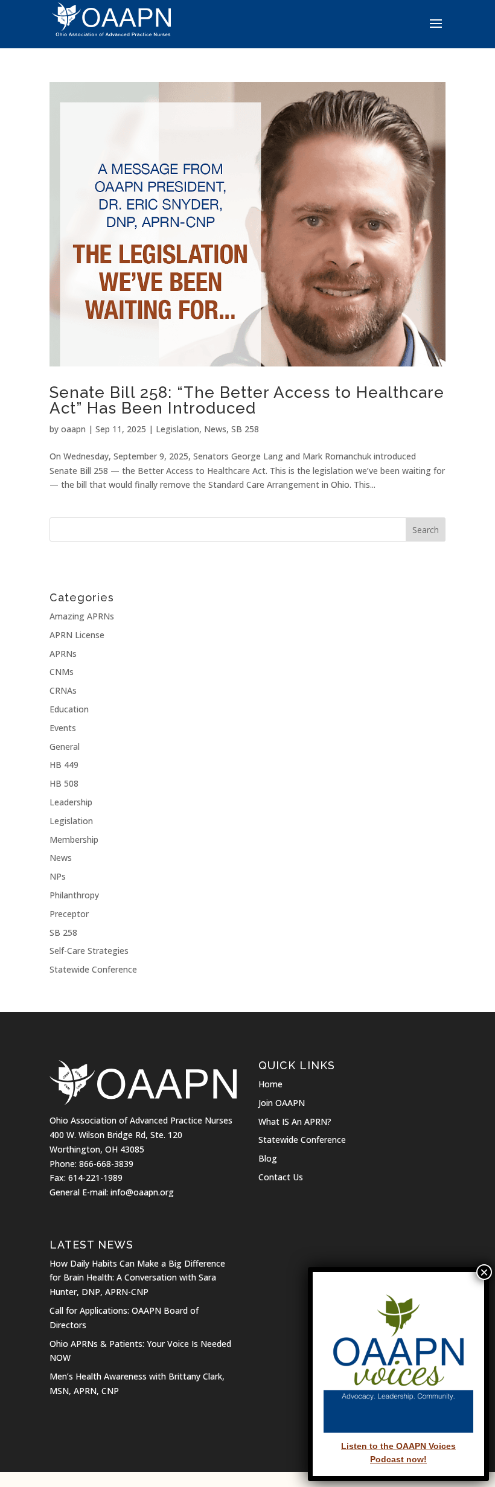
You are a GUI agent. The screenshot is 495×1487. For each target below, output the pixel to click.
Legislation (177, 429)
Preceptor (69, 913)
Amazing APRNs (82, 616)
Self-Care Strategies (89, 950)
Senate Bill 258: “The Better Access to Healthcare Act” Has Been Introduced (247, 400)
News (215, 429)
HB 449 (64, 764)
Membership (74, 839)
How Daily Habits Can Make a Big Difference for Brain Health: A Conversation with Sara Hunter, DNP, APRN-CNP (137, 1278)
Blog (267, 1158)
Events (63, 728)
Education (69, 709)
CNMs (62, 671)
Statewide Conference (93, 969)
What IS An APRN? (294, 1121)
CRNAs (63, 690)
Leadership (71, 802)
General (65, 746)
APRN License (77, 635)
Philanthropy (74, 895)
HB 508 (64, 783)
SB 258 (245, 429)
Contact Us (280, 1177)
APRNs (63, 653)
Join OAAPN (281, 1102)
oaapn (73, 429)
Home (270, 1084)
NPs (58, 876)
